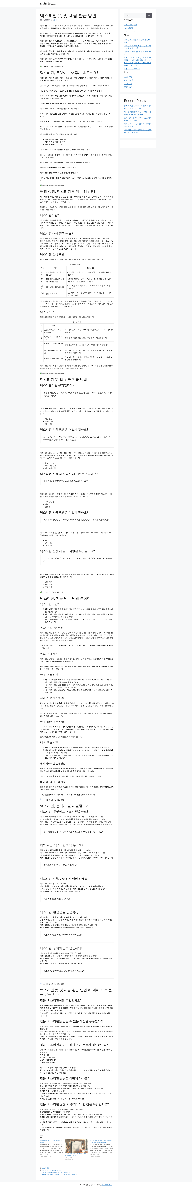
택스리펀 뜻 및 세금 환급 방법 (51, 1170)
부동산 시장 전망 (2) (132, 69)
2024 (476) (128, 84)
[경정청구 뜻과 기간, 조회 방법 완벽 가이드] (52, 1148)
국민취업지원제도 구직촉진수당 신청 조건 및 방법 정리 (59, 1174)
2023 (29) (128, 87)
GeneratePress (107, 1185)
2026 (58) (128, 77)
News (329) (129, 28)
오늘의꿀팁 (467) (130, 25)
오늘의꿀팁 (45, 1168)
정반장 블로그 (48, 3)
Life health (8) (129, 32)
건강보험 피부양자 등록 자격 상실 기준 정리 (56, 1172)
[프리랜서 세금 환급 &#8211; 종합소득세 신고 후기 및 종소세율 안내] (102, 1148)
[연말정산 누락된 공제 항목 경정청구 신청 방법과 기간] (76, 1146)
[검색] (149, 15)
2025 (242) (128, 80)
